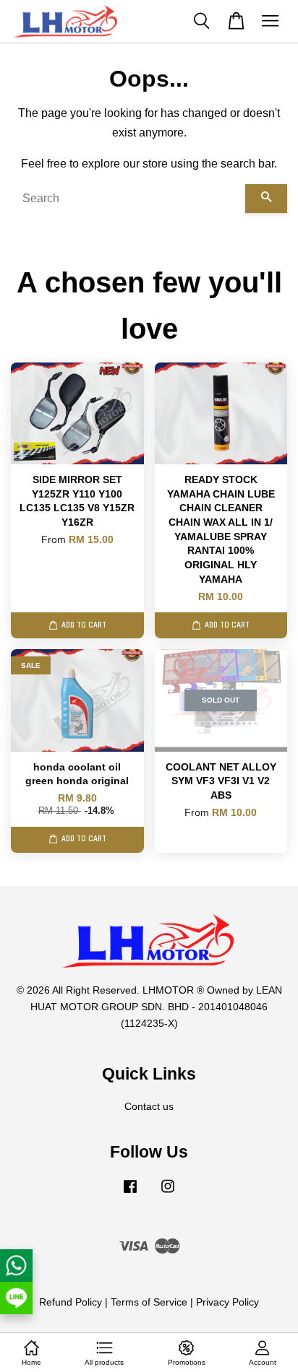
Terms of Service (149, 1302)
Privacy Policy (227, 1302)
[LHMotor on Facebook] (130, 1193)
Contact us (149, 1106)
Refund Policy (70, 1302)
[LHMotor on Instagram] (168, 1193)
